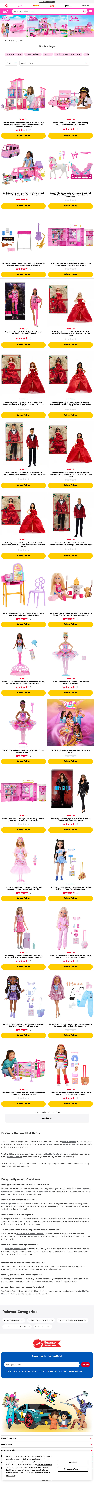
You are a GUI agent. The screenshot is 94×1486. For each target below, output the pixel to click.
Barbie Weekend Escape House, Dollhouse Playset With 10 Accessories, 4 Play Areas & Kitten (23, 1093)
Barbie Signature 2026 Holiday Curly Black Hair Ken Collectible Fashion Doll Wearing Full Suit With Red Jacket (23, 473)
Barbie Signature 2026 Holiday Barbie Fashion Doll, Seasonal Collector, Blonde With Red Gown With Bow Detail (70, 333)
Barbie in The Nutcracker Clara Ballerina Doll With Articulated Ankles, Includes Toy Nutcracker (23, 888)
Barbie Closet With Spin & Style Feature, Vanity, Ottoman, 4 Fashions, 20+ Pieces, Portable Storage (70, 264)
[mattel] (6, 5)
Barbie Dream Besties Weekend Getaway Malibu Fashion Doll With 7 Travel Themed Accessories (70, 956)
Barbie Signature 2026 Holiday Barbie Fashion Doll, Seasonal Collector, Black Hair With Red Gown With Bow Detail (70, 404)
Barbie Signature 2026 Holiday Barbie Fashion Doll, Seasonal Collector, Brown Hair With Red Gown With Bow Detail (70, 474)
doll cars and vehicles (41, 1191)
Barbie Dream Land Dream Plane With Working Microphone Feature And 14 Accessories (70, 123)
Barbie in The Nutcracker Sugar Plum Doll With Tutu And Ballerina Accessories (23, 751)
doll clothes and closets (20, 1191)
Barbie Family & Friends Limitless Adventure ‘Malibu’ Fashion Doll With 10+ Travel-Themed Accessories (23, 956)
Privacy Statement (44, 1464)
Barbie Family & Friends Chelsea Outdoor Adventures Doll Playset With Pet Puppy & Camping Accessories (70, 614)
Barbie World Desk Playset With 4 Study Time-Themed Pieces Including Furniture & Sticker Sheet (23, 614)
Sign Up (85, 1365)
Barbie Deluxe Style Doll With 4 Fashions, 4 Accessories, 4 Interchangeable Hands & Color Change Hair (70, 1025)
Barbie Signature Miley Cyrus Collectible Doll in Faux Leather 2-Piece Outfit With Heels (70, 819)
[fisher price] (52, 5)
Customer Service (8, 1450)
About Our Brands (8, 1438)
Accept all (73, 1462)
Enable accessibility (47, 2)
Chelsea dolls (72, 1279)
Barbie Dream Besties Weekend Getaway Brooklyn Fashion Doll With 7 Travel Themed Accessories (23, 1025)
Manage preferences (73, 1469)
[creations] (68, 5)
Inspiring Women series (15, 1249)
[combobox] (50, 11)
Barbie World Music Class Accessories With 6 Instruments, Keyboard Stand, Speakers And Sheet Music (23, 264)
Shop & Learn (6, 1444)
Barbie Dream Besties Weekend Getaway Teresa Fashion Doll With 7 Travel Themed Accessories (70, 1093)
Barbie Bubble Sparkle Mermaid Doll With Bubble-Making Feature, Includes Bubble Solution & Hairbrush (23, 682)
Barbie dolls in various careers (30, 1234)
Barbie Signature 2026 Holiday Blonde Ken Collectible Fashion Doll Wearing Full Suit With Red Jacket (70, 544)
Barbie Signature (8, 1204)
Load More (47, 1118)
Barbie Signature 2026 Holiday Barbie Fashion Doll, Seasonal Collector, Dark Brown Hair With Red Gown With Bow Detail (23, 544)
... (16, 41)
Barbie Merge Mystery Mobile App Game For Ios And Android (71, 751)
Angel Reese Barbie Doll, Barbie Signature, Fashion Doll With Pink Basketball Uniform (23, 333)
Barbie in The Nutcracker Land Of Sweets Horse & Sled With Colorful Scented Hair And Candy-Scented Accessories (70, 195)
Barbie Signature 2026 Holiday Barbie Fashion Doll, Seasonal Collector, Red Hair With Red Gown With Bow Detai (23, 404)
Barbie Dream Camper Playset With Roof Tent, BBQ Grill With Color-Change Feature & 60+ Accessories (23, 194)
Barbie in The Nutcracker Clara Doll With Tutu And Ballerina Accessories (70, 682)
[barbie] (20, 5)
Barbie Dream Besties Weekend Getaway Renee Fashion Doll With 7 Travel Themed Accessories (70, 888)
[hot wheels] (36, 5)
